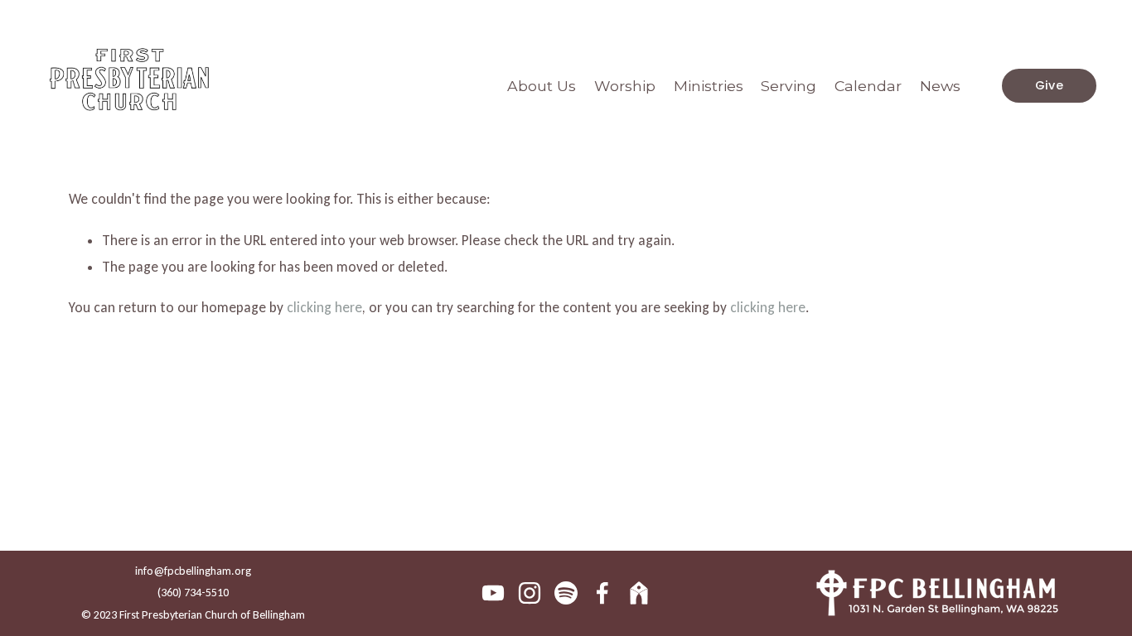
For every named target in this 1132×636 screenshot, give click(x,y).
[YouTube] (493, 593)
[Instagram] (529, 593)
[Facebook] (602, 593)
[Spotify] (566, 593)
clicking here (324, 307)
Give (1049, 85)
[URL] (639, 593)
